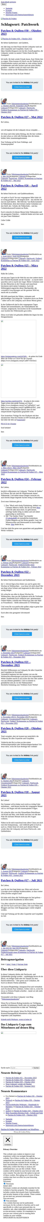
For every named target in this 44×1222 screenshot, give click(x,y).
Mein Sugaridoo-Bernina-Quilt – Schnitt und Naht (24, 1113)
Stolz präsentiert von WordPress (27, 1129)
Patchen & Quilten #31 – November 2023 (21, 1078)
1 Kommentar (21, 259)
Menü (4, 4)
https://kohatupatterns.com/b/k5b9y (14, 356)
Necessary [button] (7, 1181)
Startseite (9, 8)
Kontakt (9, 10)
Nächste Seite (22, 964)
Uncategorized (14, 719)
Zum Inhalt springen (8, 2)
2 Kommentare (22, 874)
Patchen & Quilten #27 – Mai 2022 (22, 117)
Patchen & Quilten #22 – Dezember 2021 (16, 573)
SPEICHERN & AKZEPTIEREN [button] (16, 1218)
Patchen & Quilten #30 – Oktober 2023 (20, 1080)
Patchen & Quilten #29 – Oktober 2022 (20, 1082)
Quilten (3, 110)
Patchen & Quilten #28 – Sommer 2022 (20, 1086)
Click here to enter (22, 87)
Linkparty (4, 108)
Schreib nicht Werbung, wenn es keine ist (16, 1019)
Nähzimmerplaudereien (20, 104)
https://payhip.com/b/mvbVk (11, 401)
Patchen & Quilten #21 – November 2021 (16, 663)
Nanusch (9, 1100)
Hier (12, 524)
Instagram (20, 420)
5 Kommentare (22, 656)
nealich (8, 1111)
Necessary (10, 1184)
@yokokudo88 (11, 518)
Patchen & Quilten (8, 1129)
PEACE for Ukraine (8, 424)
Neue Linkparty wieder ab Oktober (19, 1084)
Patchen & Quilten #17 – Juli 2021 (21, 880)
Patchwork (31, 108)
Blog (38, 508)
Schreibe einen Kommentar (21, 566)
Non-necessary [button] (8, 1198)
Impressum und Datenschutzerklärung (20, 15)
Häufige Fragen (11, 13)
